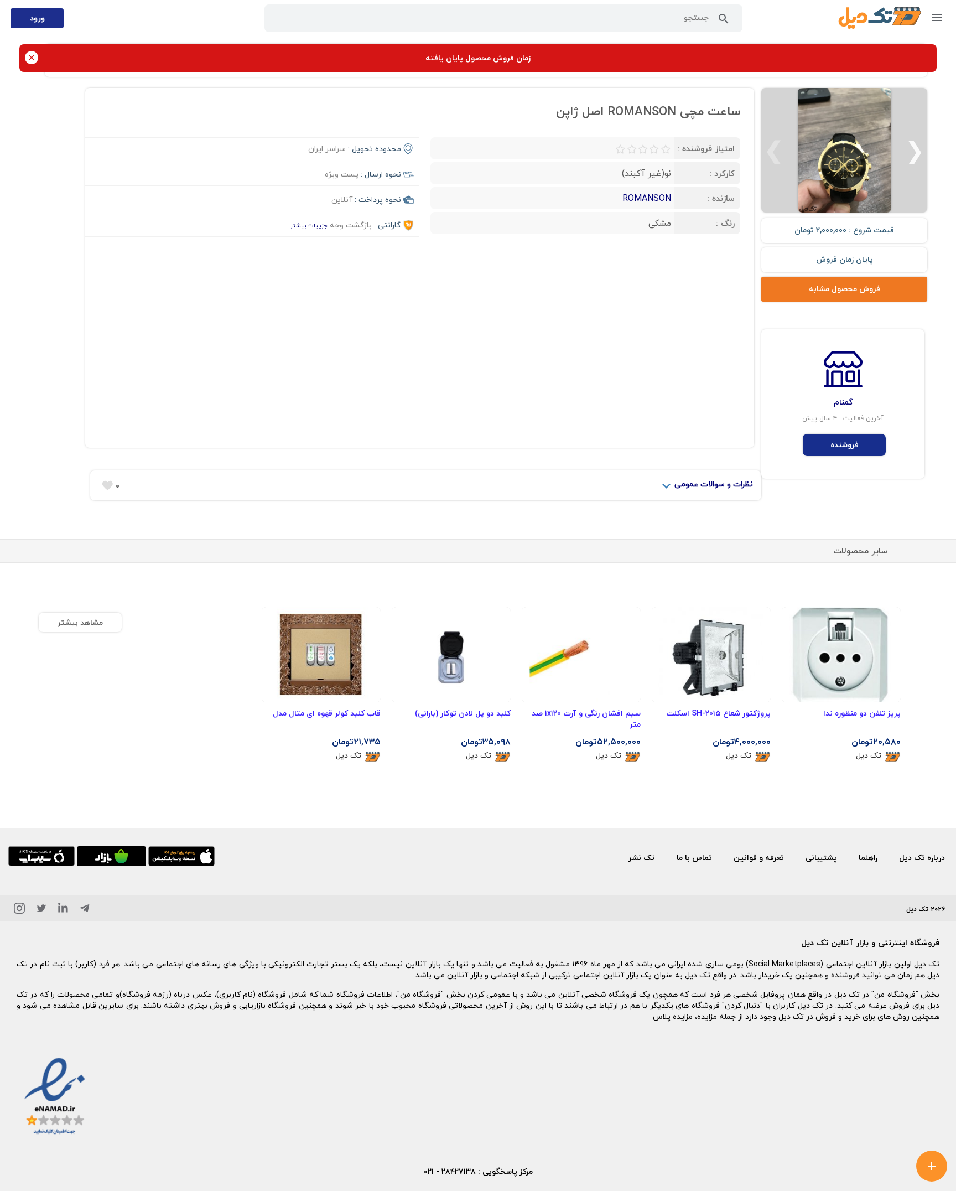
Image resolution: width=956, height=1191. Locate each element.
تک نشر (641, 857)
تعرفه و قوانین (759, 857)
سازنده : (721, 198)
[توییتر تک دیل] (41, 910)
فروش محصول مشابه (844, 289)
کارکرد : (722, 173)
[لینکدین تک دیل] (63, 910)
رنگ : (725, 223)
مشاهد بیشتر (80, 622)
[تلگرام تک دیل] (85, 910)
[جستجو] (723, 21)
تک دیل (868, 756)
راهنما (868, 857)
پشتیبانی (821, 857)
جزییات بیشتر (309, 225)
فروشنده (844, 445)
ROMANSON (646, 198)
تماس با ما (694, 857)
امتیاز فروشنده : (706, 148)
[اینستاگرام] (19, 910)
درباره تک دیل (922, 857)
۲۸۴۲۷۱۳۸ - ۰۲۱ (450, 1171)
